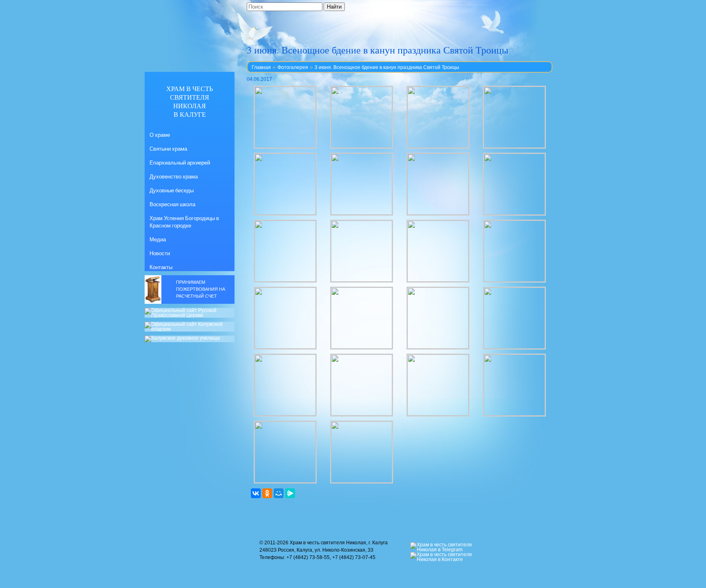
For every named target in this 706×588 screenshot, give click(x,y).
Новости (160, 253)
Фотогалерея (292, 67)
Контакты (161, 267)
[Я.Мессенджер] (290, 493)
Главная (261, 67)
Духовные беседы (172, 190)
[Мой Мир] (279, 493)
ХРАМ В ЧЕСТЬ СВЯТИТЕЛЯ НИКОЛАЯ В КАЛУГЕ (189, 101)
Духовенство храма (174, 176)
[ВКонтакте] (256, 493)
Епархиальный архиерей (180, 162)
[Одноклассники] (267, 493)
